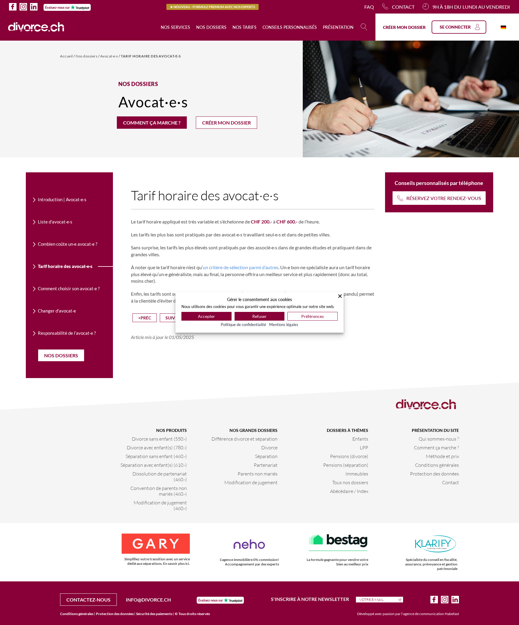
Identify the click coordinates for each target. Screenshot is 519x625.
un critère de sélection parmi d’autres (240, 267)
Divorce (269, 447)
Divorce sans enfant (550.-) (159, 439)
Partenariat (266, 465)
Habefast (452, 613)
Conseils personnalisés (290, 27)
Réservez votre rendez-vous (443, 198)
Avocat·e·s (109, 56)
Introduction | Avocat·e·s (62, 199)
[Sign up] (400, 599)
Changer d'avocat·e (57, 310)
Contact (403, 7)
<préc (144, 317)
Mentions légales (283, 324)
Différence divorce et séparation (244, 439)
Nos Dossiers (61, 355)
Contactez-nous (88, 599)
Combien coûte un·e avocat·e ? (67, 244)
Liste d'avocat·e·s (55, 221)
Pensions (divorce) (349, 456)
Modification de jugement (251, 482)
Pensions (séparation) (345, 465)
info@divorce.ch (148, 599)
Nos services (175, 27)
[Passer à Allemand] (503, 27)
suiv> (171, 317)
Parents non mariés (258, 473)
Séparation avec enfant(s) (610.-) (153, 465)
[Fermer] (340, 296)
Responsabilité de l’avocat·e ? (67, 333)
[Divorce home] (36, 27)
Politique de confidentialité (243, 324)
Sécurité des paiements (154, 613)
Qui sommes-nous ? (439, 439)
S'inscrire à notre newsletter (310, 599)
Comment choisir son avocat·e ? (69, 288)
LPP (364, 447)
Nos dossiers (211, 27)
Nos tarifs (244, 27)
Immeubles (356, 473)
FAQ (369, 7)
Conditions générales (437, 465)
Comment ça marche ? (152, 122)
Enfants (360, 439)
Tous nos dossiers (350, 482)
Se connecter (455, 26)
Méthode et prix (442, 456)
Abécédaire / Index (349, 491)
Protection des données (434, 473)
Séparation (266, 456)
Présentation (338, 27)
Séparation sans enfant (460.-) (156, 456)
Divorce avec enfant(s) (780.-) (157, 447)
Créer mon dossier (404, 27)
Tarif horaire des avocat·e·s (151, 56)
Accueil (67, 56)
